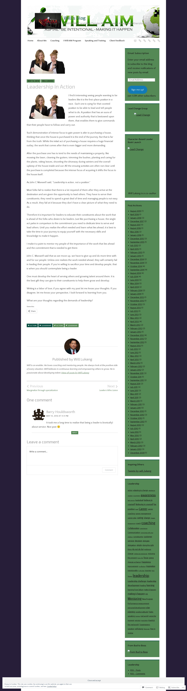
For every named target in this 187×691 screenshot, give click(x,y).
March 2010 (135, 442)
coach (138, 523)
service (138, 620)
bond (136, 509)
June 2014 (134, 280)
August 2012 (135, 346)
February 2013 (136, 328)
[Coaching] (144, 39)
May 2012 (134, 356)
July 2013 (134, 311)
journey (148, 571)
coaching (148, 523)
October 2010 (136, 418)
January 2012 (135, 370)
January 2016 (135, 235)
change (147, 518)
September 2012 (137, 342)
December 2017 (137, 221)
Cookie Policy (51, 686)
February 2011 (136, 404)
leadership (72, 325)
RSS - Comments (137, 674)
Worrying (146, 629)
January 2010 (135, 449)
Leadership (46, 325)
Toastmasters (144, 625)
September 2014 (137, 270)
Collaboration (133, 528)
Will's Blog (75, 17)
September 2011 (137, 380)
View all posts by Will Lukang (75, 373)
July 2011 (134, 387)
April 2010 (134, 439)
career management (143, 514)
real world (144, 616)
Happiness (146, 562)
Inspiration (150, 566)
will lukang (139, 629)
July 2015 (134, 245)
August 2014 (135, 273)
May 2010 (134, 435)
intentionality (133, 571)
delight (139, 545)
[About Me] (139, 39)
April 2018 (134, 214)
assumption (136, 496)
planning (131, 612)
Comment (109, 470)
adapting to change (140, 490)
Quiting (137, 616)
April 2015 (134, 249)
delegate (146, 541)
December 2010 (137, 411)
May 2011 (134, 394)
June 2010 (134, 432)
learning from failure (135, 590)
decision (138, 541)
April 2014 (134, 287)
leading (143, 586)
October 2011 (135, 377)
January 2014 (135, 294)
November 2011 (136, 373)
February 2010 (136, 446)
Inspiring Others (136, 464)
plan (148, 608)
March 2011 (135, 401)
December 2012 (137, 335)
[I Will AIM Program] (149, 39)
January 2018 (135, 218)
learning (150, 585)
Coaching (54, 41)
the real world (133, 625)
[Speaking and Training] (154, 39)
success (144, 620)
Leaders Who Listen (108, 388)
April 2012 (134, 359)
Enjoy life (140, 558)
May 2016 (134, 232)
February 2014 (136, 290)
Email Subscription (138, 53)
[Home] (135, 39)
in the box (141, 570)
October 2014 (136, 266)
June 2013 (134, 314)
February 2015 (136, 252)
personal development (137, 608)
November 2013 (137, 301)
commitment (143, 528)
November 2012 (137, 339)
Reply (75, 433)
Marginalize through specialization (42, 388)
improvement (133, 566)
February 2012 (136, 366)
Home (30, 41)
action (59, 325)
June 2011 (134, 390)
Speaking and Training (95, 41)
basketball (139, 500)
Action (33, 325)
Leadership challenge (137, 581)
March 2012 (135, 363)
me (146, 594)
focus (146, 558)
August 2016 (135, 228)
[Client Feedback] (158, 39)
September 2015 (137, 242)
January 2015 (135, 256)
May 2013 (134, 318)
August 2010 (135, 425)
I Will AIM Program (72, 41)
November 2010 (137, 415)
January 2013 (135, 332)
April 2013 (134, 321)
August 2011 (135, 384)
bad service (131, 500)
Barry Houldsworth (60, 412)
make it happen (150, 590)
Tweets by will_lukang (139, 471)
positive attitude (142, 612)
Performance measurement (138, 604)
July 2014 (134, 277)
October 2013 (136, 304)
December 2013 (137, 297)
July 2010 (134, 428)
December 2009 (137, 453)
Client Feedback (117, 41)
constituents (138, 537)
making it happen (136, 593)
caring (140, 517)
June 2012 (134, 352)
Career (143, 509)
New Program (147, 599)
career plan (132, 518)
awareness (148, 495)
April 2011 (134, 397)
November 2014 (137, 263)
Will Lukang (47, 81)
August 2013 (135, 308)
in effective (142, 566)
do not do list (138, 549)
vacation (131, 629)
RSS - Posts (135, 670)
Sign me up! (137, 89)
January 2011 (135, 408)
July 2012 (134, 349)
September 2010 (137, 422)
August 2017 (135, 225)
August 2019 (135, 211)
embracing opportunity (140, 554)
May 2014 (134, 283)
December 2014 (137, 259)
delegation (132, 545)
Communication (134, 533)
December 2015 (137, 239)
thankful (151, 620)
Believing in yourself (144, 504)
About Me (42, 41)
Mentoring (135, 598)
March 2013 (135, 325)
